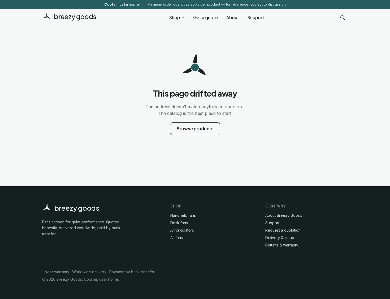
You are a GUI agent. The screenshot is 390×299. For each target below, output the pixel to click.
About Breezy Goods (283, 215)
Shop (174, 17)
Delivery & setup (279, 237)
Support (256, 17)
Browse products (195, 128)
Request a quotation (283, 230)
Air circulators (182, 230)
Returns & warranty (281, 245)
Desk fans (179, 222)
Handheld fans (183, 215)
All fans (176, 237)
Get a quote (205, 17)
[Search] (342, 17)
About (232, 17)
